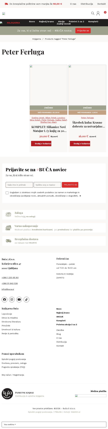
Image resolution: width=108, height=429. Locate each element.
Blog (58, 334)
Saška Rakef (61, 120)
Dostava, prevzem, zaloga (14, 363)
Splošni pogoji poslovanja (14, 359)
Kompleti (93, 21)
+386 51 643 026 (10, 283)
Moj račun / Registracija (13, 375)
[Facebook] (4, 299)
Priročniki (6, 325)
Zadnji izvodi (64, 24)
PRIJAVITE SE (70, 185)
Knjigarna (36, 39)
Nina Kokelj (35, 120)
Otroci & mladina (10, 318)
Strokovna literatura (11, 322)
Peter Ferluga (47, 120)
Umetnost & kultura (11, 329)
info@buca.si (8, 289)
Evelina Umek (38, 118)
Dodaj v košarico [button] (43, 143)
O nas (59, 338)
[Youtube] (19, 299)
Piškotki (58, 412)
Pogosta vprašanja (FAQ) (13, 367)
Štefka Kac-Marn (48, 122)
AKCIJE (59, 317)
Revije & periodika (10, 333)
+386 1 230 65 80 (10, 277)
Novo (32, 21)
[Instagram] (12, 299)
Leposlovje (7, 314)
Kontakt (60, 346)
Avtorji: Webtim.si (72, 412)
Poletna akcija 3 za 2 (66, 324)
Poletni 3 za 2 (76, 21)
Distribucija (61, 342)
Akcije (61, 21)
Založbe (60, 330)
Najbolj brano (46, 21)
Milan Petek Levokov (55, 118)
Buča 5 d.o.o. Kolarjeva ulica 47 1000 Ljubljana (11, 264)
